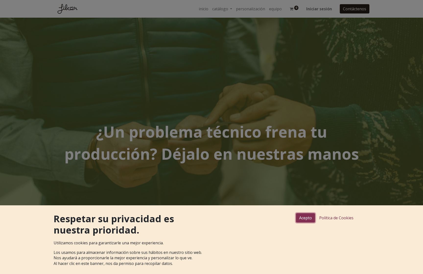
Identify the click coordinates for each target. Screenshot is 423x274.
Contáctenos (354, 9)
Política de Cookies (336, 218)
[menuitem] (203, 8)
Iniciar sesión (319, 9)
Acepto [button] (305, 218)
